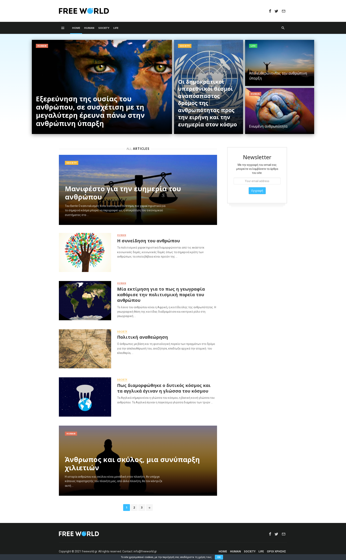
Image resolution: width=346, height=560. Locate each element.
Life (115, 28)
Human (89, 28)
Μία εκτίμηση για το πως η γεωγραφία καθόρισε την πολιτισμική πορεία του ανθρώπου (161, 294)
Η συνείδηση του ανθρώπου (148, 241)
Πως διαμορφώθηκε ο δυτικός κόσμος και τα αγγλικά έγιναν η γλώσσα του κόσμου (164, 388)
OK (219, 557)
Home (76, 28)
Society (103, 28)
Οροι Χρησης (276, 551)
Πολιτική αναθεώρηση (142, 337)
